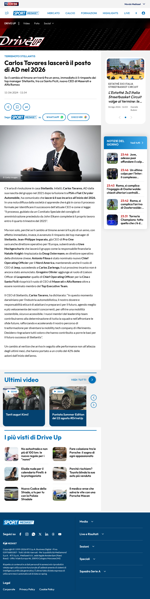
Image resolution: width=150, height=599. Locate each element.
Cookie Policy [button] (46, 589)
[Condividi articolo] (8, 107)
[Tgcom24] (11, 4)
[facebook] (20, 534)
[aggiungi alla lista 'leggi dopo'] (17, 107)
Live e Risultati (89, 534)
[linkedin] (46, 534)
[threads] (53, 534)
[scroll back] (94, 398)
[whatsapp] (33, 534)
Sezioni (84, 546)
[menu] (6, 13)
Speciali (85, 559)
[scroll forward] (94, 405)
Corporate (9, 589)
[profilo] (143, 13)
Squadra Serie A (90, 571)
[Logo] (26, 13)
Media (84, 521)
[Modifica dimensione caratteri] (26, 107)
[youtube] (60, 534)
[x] (40, 534)
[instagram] (27, 534)
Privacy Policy (27, 589)
